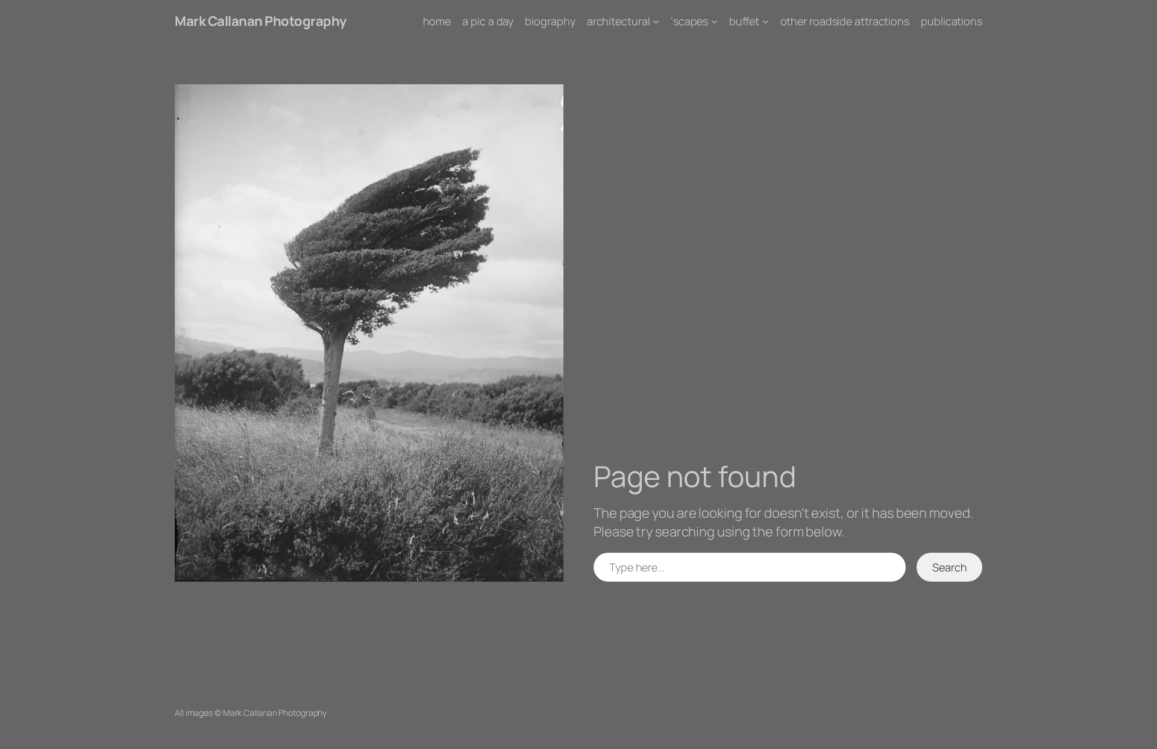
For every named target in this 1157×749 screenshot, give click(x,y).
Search (949, 567)
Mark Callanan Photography (260, 21)
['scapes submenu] (714, 21)
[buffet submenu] (765, 21)
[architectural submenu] (656, 21)
